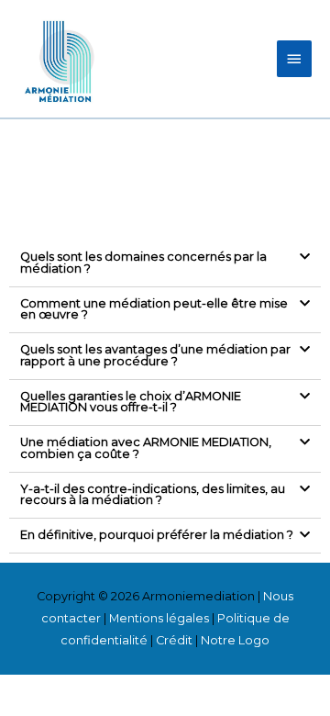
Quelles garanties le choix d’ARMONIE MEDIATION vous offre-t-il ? (130, 402)
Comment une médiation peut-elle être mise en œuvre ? (154, 309)
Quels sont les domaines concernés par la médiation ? (143, 262)
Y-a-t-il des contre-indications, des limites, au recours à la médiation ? (152, 495)
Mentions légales (159, 618)
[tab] (165, 264)
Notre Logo (235, 640)
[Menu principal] (294, 58)
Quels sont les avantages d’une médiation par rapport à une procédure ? (155, 355)
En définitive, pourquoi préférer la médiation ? (156, 535)
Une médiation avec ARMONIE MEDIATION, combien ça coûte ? (145, 448)
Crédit (174, 640)
